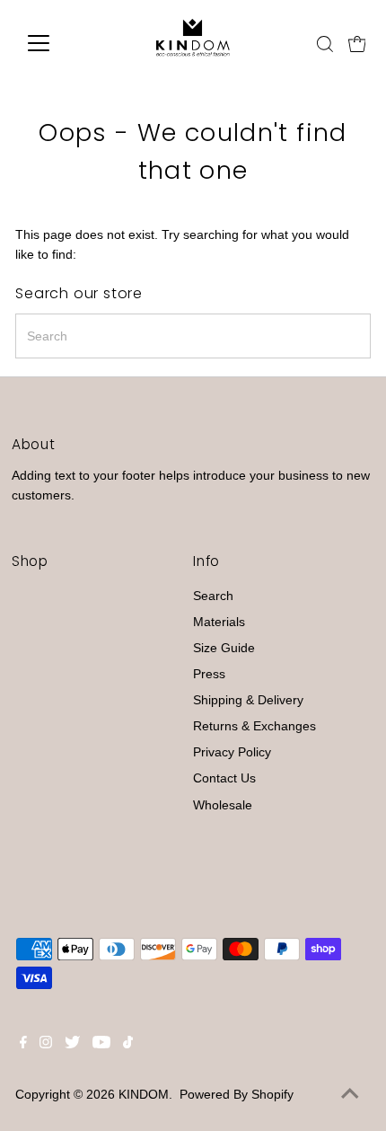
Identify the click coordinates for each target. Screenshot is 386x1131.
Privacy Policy (232, 752)
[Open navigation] (57, 43)
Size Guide (224, 648)
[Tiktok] (127, 1044)
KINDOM (143, 1094)
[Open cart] (357, 43)
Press (209, 674)
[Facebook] (23, 1044)
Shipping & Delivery (248, 700)
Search (213, 596)
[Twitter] (72, 1044)
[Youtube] (101, 1044)
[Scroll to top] (350, 1095)
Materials (219, 622)
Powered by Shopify (237, 1094)
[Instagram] (46, 1044)
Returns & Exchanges (254, 726)
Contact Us (224, 778)
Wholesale (222, 805)
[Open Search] (324, 44)
